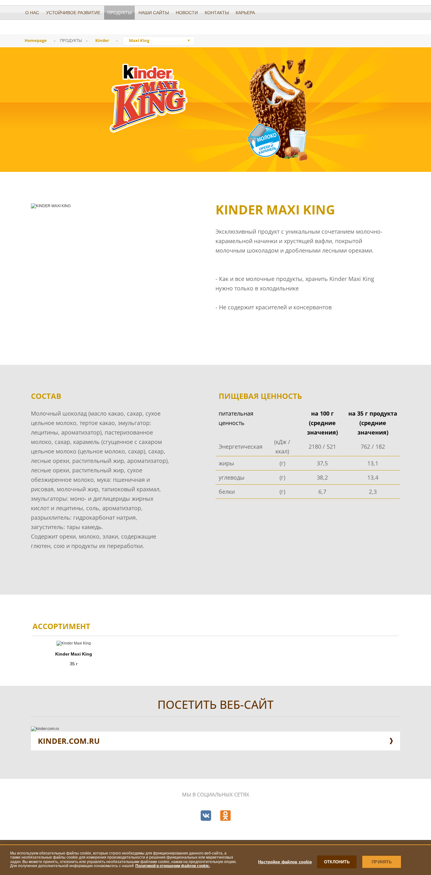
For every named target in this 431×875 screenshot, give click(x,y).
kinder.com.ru (69, 741)
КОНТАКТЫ (217, 12)
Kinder (102, 40)
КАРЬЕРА (245, 12)
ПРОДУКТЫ (119, 12)
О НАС (32, 12)
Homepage (36, 40)
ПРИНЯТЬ (382, 861)
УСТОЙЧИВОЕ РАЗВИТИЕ (73, 12)
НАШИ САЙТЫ (154, 12)
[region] (215, 859)
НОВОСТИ (187, 12)
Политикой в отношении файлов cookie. (172, 866)
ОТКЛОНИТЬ (337, 861)
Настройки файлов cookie (285, 861)
